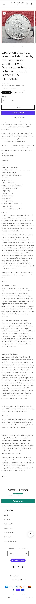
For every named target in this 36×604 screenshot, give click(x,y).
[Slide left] (14, 46)
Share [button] (5, 476)
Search (6, 515)
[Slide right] (22, 46)
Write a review (18, 501)
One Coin (6, 92)
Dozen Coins (19, 92)
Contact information (19, 599)
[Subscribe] (26, 553)
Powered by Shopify (19, 594)
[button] (4, 4)
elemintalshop (10, 594)
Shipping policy (29, 597)
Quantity (3, 96)
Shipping (11, 85)
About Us (7, 520)
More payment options (18, 117)
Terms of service (18, 597)
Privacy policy (8, 597)
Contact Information (10, 541)
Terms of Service (9, 532)
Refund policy (8, 528)
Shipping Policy (8, 524)
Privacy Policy (8, 537)
